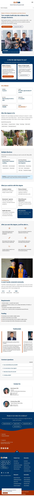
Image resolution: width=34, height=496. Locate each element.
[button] (20, 489)
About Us (3, 461)
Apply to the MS (17, 423)
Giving (3, 465)
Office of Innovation (27, 477)
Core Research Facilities (17, 483)
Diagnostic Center (26, 483)
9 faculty (4, 106)
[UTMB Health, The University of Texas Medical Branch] (4, 458)
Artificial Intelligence (27, 479)
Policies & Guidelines (17, 485)
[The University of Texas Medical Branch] (17, 3)
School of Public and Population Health (17, 4)
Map (8, 461)
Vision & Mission (26, 485)
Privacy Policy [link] (10, 491)
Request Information (6, 26)
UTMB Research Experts (17, 479)
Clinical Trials (16, 481)
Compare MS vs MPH (18, 26)
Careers (8, 463)
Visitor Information (17, 468)
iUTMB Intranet (4, 467)
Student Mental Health (27, 470)
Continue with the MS (7, 76)
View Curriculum (17, 426)
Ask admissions (22, 106)
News (3, 463)
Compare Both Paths (23, 75)
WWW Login (22, 491)
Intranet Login (26, 491)
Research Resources (17, 477)
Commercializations (27, 481)
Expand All (31, 362)
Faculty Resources (27, 468)
